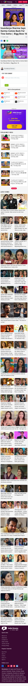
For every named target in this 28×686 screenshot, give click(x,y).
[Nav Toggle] (1, 1)
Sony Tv (4, 657)
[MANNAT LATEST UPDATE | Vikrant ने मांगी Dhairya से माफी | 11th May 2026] (5, 146)
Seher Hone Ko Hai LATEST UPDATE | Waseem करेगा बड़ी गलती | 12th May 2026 (18, 172)
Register (25, 1)
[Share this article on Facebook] (2, 41)
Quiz (20, 5)
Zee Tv (3, 654)
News (3, 5)
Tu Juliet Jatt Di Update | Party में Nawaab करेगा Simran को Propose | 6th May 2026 (18, 181)
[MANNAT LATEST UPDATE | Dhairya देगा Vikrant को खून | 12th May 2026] (5, 155)
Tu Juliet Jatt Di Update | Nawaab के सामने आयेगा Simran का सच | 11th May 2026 (18, 163)
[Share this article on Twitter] (4, 41)
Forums (9, 5)
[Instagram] (11, 666)
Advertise (4, 638)
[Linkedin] (17, 666)
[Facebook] (3, 666)
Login (20, 1)
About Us (4, 636)
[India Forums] (8, 2)
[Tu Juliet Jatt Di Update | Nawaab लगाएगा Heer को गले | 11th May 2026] (5, 137)
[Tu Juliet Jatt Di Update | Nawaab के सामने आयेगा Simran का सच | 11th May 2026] (5, 164)
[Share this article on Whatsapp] (7, 41)
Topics (15, 5)
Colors (3, 656)
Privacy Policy (5, 645)
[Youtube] (8, 666)
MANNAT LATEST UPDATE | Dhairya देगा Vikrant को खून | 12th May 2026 (17, 155)
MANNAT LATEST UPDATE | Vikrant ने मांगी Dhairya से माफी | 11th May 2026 (18, 146)
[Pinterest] (14, 666)
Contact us (5, 639)
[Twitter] (6, 666)
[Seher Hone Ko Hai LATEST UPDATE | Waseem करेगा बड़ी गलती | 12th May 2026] (5, 173)
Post (6, 85)
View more (14, 188)
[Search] (16, 1)
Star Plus (4, 652)
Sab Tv (3, 659)
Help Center (5, 641)
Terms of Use (5, 643)
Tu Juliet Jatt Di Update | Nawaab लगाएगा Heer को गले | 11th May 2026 (17, 137)
